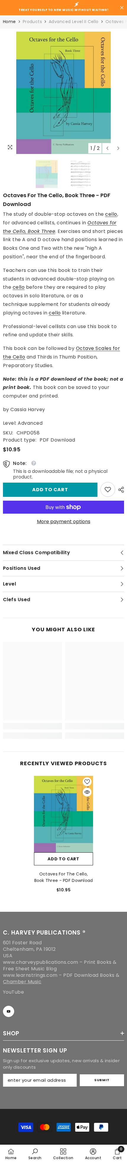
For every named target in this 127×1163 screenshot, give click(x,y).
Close (122, 8)
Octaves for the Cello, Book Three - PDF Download (63, 877)
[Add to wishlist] (87, 781)
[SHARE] (119, 490)
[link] (107, 489)
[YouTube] (8, 1011)
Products (32, 22)
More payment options (63, 521)
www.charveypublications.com (40, 962)
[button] (107, 148)
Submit (101, 1080)
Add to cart (50, 489)
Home (9, 22)
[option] (63, 93)
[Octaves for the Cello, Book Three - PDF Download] (63, 814)
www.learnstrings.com (30, 975)
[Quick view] (87, 792)
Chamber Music (22, 981)
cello (111, 214)
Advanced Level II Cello (74, 22)
